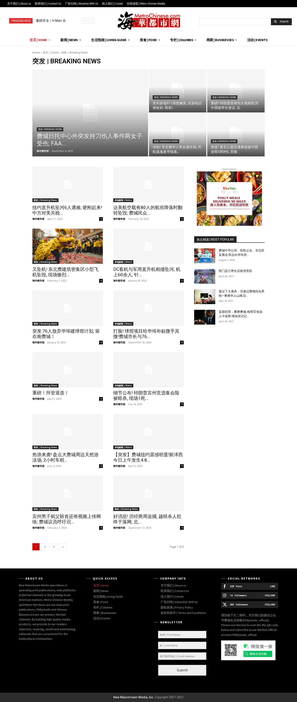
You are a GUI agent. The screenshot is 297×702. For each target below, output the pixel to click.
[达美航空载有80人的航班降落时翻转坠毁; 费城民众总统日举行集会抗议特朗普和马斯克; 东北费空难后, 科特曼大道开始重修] (148, 184)
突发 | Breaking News (50, 129)
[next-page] (63, 546)
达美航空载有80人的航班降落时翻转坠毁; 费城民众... (147, 210)
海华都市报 (38, 218)
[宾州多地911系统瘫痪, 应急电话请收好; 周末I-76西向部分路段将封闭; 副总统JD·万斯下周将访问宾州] (177, 90)
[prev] (84, 20)
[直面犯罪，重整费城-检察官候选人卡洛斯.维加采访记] (204, 317)
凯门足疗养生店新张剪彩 (235, 271)
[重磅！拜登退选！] (67, 369)
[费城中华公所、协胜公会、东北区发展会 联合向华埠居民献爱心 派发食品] (204, 255)
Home (36, 52)
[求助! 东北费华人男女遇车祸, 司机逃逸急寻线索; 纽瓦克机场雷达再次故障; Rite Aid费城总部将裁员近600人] (177, 134)
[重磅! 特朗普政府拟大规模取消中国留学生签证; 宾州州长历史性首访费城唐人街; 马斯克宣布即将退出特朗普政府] (236, 90)
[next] (91, 20)
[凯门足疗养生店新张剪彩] (204, 276)
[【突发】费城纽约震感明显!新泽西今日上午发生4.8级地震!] (148, 431)
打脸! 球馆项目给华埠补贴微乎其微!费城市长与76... (146, 333)
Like (272, 586)
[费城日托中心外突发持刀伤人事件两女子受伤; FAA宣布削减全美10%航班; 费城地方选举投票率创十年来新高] (90, 112)
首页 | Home (50, 52)
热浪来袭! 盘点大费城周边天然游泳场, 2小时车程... (65, 457)
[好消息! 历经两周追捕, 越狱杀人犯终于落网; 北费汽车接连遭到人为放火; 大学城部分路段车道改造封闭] (148, 493)
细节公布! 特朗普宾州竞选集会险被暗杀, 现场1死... (146, 395)
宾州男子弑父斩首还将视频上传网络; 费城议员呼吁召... (66, 519)
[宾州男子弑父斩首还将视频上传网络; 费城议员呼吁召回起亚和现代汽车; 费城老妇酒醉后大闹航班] (67, 493)
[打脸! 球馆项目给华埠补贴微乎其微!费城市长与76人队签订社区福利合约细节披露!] (148, 308)
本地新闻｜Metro (123, 200)
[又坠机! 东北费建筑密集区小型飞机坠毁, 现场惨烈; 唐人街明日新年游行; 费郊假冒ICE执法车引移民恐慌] (67, 246)
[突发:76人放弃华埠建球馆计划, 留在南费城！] (67, 308)
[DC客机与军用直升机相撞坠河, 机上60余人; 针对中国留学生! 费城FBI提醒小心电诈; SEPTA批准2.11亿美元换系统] (148, 246)
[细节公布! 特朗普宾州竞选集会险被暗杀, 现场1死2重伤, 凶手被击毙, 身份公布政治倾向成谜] (148, 369)
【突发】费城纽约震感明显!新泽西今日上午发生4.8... (148, 457)
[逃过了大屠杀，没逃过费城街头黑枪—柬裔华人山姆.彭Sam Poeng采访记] (204, 296)
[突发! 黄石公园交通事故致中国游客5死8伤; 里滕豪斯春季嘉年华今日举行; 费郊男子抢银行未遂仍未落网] (236, 134)
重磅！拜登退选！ (50, 392)
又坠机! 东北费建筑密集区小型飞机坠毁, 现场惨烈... (65, 272)
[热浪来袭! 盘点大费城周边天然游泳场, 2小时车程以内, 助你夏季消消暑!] (67, 431)
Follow (270, 595)
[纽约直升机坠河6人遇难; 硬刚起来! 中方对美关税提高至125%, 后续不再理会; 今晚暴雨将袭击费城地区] (67, 184)
